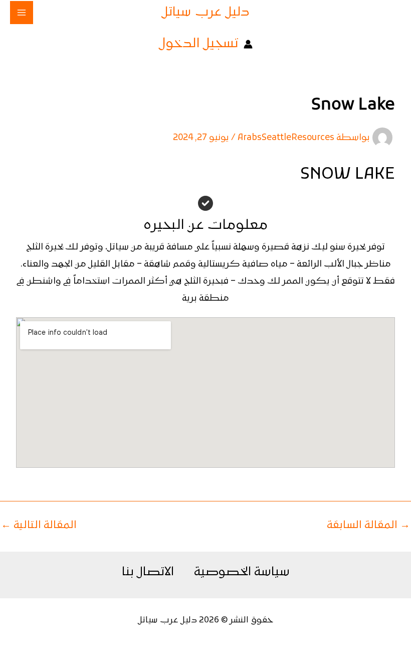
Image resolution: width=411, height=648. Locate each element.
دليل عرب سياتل (206, 13)
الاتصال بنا (148, 572)
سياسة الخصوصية (242, 572)
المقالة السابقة (368, 526)
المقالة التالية (39, 526)
